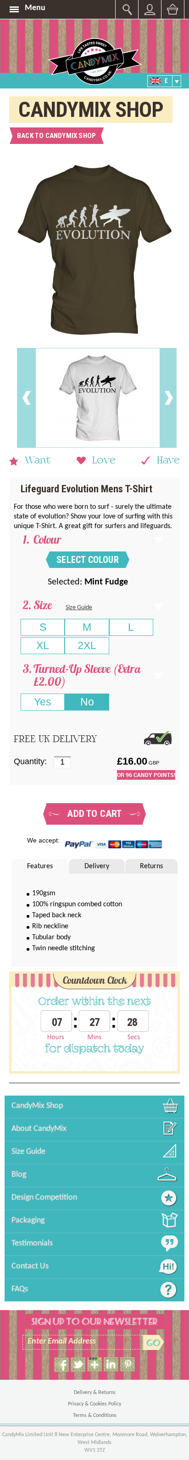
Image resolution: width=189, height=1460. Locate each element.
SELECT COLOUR (87, 559)
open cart (172, 9)
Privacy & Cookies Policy (94, 1404)
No (87, 702)
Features (40, 866)
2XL (87, 645)
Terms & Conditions (95, 1415)
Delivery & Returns (95, 1392)
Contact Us (30, 1266)
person (150, 9)
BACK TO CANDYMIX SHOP (56, 136)
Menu (35, 8)
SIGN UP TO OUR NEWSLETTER (94, 1321)
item (94, 1364)
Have (168, 461)
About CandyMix (39, 1128)
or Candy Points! (146, 774)
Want (37, 461)
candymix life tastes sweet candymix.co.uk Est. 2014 (94, 61)
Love (104, 461)
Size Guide (79, 607)
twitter (78, 1364)
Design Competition (44, 1197)
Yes (42, 702)
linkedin (111, 1364)
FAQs (19, 1289)
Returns (151, 866)
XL (42, 645)
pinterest (127, 1364)
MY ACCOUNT (127, 9)
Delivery (96, 866)
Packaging (27, 1220)
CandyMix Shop (37, 1106)
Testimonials (32, 1243)
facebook (61, 1364)
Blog (18, 1174)
